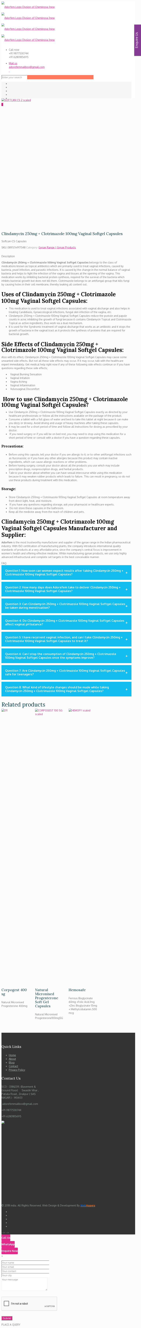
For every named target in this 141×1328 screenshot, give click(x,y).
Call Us (5, 1237)
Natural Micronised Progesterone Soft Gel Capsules (46, 998)
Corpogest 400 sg (14, 992)
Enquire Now (9, 1250)
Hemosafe (77, 990)
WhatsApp (8, 1244)
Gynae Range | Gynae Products (57, 247)
